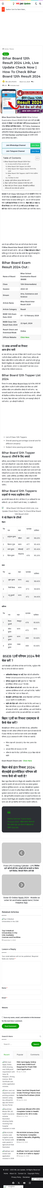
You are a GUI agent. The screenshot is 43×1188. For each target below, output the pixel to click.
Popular (20, 1054)
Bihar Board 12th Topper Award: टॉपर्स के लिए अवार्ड (22, 170)
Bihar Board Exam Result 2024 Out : (17, 161)
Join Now (35, 145)
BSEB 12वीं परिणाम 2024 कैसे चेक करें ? (17, 180)
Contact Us (22, 1173)
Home (6, 49)
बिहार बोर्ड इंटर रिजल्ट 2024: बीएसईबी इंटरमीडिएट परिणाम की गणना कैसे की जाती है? (20, 187)
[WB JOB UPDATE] (21, 3)
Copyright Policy (33, 1173)
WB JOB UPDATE (11, 82)
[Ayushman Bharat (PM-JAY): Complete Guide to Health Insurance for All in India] (8, 1119)
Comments (35, 1054)
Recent (7, 1054)
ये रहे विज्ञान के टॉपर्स (13, 178)
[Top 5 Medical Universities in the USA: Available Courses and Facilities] (11, 923)
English (11, 1186)
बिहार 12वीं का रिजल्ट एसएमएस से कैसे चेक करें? (19, 183)
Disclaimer (26, 1177)
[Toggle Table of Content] (36, 158)
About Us (13, 1173)
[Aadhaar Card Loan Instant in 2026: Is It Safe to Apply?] (8, 1155)
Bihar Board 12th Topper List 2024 (19, 166)
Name (4, 988)
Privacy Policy (16, 1177)
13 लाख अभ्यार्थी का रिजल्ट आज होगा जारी (18, 164)
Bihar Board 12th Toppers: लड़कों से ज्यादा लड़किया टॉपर (23, 174)
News (12, 49)
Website (5, 1008)
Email (4, 998)
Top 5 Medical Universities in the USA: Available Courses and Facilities (11, 934)
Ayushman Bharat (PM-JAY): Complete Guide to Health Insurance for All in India (28, 1111)
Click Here (25, 337)
